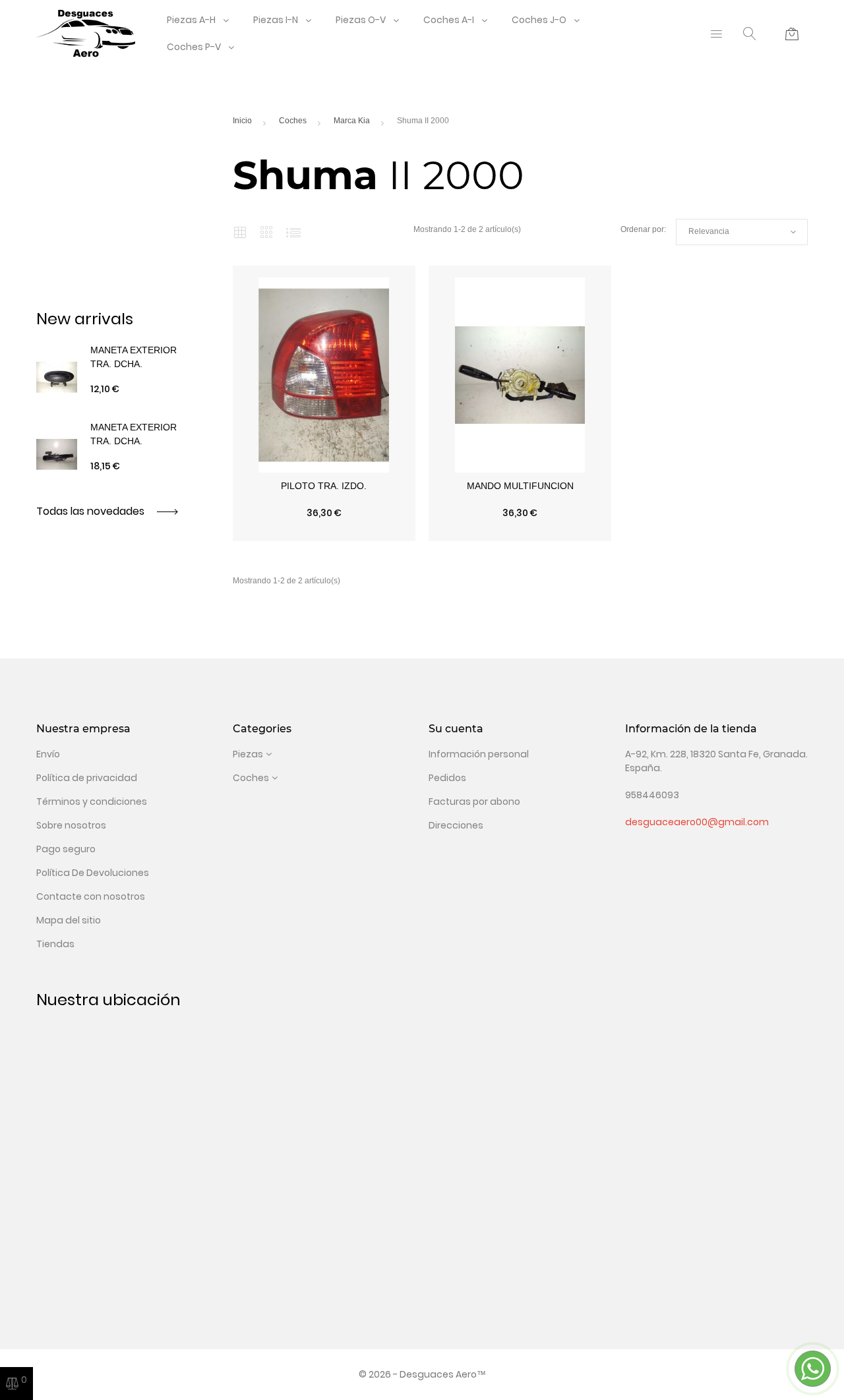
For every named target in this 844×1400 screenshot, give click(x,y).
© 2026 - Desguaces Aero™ (422, 1374)
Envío (48, 754)
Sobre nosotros (71, 825)
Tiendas (55, 943)
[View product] (378, 534)
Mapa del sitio (68, 920)
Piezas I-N (275, 19)
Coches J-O (539, 19)
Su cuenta (456, 728)
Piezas (248, 754)
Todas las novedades (91, 511)
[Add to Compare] (323, 534)
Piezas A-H (191, 19)
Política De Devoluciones (92, 872)
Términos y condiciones (91, 801)
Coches (251, 777)
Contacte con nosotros (90, 896)
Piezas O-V (361, 19)
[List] (293, 232)
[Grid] (240, 232)
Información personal (479, 754)
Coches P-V (194, 46)
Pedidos (447, 777)
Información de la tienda (691, 728)
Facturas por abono (474, 801)
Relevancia (742, 232)
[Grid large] (266, 232)
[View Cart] (792, 33)
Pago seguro (66, 849)
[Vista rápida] (269, 534)
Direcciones (456, 825)
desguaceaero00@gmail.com (697, 822)
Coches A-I (448, 19)
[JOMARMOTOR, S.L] (85, 33)
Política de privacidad (86, 777)
